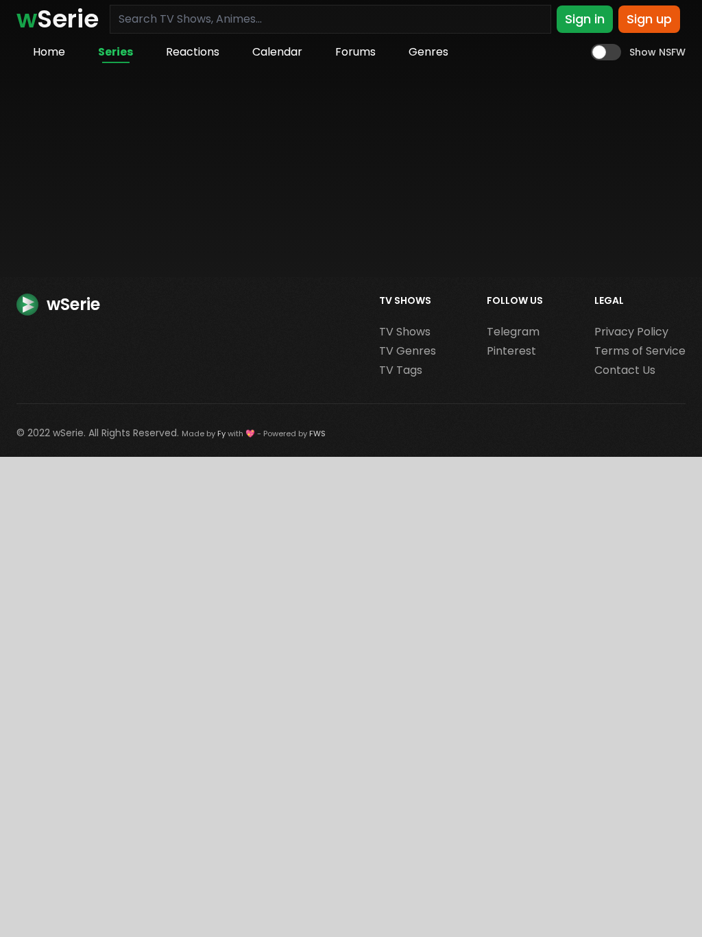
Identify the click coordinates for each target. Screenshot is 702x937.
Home (49, 52)
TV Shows (405, 332)
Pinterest (511, 351)
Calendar (277, 52)
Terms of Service (640, 351)
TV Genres (407, 351)
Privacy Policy (631, 332)
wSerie (68, 433)
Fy (221, 433)
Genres (428, 52)
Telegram (513, 332)
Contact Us (624, 370)
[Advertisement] (351, 174)
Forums (355, 52)
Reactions (192, 52)
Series (115, 52)
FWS (317, 433)
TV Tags (400, 370)
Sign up (649, 18)
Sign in (585, 18)
